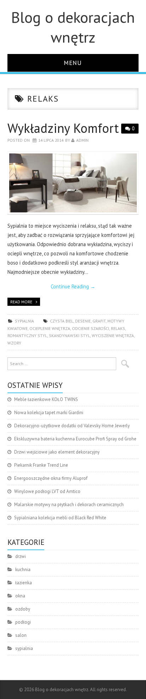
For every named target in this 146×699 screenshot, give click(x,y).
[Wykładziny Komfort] (73, 183)
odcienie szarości (90, 328)
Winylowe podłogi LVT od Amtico (47, 491)
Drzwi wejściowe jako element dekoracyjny (57, 452)
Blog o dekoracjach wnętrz (73, 27)
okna (20, 596)
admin (82, 140)
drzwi (20, 556)
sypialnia (24, 321)
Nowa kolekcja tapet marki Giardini (48, 413)
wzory (14, 343)
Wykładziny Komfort (63, 128)
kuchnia (22, 570)
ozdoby (22, 609)
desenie (83, 321)
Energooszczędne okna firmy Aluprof (51, 478)
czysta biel (61, 321)
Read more (21, 301)
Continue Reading (73, 286)
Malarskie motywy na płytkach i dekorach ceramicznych (69, 505)
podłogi (23, 622)
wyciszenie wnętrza (113, 335)
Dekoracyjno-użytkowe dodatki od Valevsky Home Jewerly (72, 426)
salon (21, 635)
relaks (118, 328)
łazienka (23, 583)
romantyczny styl (27, 335)
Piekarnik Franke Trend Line (41, 465)
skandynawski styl (69, 335)
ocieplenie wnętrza (49, 328)
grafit (99, 321)
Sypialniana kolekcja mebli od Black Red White (60, 518)
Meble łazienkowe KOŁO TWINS (46, 399)
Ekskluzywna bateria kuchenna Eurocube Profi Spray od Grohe (75, 439)
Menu (73, 63)
